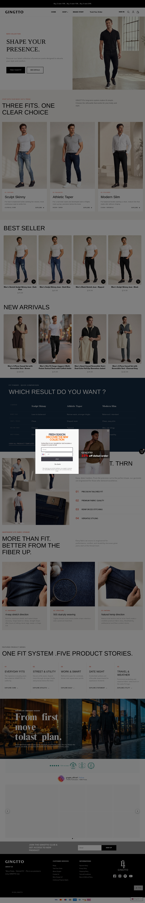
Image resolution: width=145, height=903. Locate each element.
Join (57, 459)
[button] (43, 454)
